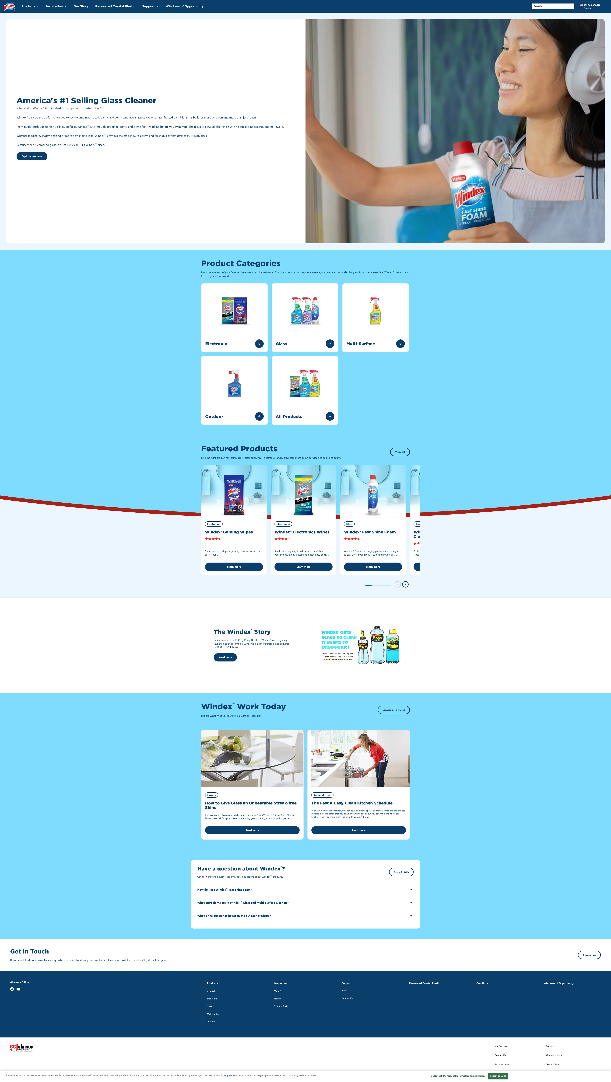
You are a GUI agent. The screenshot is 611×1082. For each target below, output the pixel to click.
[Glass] (330, 343)
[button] (593, 6)
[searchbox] (551, 6)
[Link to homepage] (9, 6)
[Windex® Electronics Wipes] (303, 491)
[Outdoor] (259, 416)
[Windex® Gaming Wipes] (234, 491)
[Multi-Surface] (400, 343)
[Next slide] (405, 584)
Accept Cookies (498, 1076)
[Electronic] (259, 343)
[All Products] (330, 416)
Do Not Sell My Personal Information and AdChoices (458, 1076)
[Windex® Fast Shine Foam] (373, 491)
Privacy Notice (228, 1075)
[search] (571, 6)
